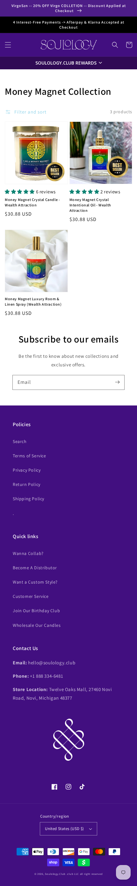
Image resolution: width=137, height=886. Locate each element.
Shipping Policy (28, 499)
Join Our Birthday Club (36, 610)
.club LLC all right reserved (85, 874)
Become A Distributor (35, 568)
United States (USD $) (64, 828)
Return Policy (26, 484)
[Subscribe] (117, 382)
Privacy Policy (26, 470)
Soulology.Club (55, 874)
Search (20, 441)
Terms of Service (29, 456)
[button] (8, 45)
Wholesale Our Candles (37, 625)
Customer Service (31, 596)
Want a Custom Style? (35, 582)
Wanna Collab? (28, 553)
